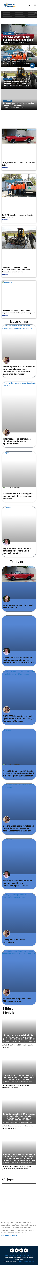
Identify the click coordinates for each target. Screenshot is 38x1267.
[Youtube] (21, 1250)
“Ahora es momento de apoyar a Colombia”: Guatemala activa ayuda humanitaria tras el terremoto (16, 269)
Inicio (6, 1255)
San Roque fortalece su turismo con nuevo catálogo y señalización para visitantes (17, 883)
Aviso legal (23, 1255)
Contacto (30, 1255)
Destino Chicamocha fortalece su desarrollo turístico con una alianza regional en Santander (18, 828)
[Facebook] (12, 1250)
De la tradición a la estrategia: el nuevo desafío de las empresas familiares (18, 496)
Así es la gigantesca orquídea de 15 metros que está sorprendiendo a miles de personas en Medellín (19, 773)
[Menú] (35, 5)
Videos (8, 1180)
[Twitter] (17, 1250)
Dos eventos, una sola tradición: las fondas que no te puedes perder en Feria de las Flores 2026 (18, 660)
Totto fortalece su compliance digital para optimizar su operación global (17, 441)
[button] (4, 1201)
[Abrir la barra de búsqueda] (29, 5)
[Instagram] (26, 1250)
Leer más (5, 167)
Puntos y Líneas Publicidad (26, 1261)
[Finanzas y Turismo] (10, 5)
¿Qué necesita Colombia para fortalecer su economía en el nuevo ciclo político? (17, 550)
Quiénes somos (14, 1255)
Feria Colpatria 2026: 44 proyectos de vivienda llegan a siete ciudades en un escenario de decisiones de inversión (19, 1117)
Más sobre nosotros (9, 1235)
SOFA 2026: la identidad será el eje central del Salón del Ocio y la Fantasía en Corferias (18, 718)
